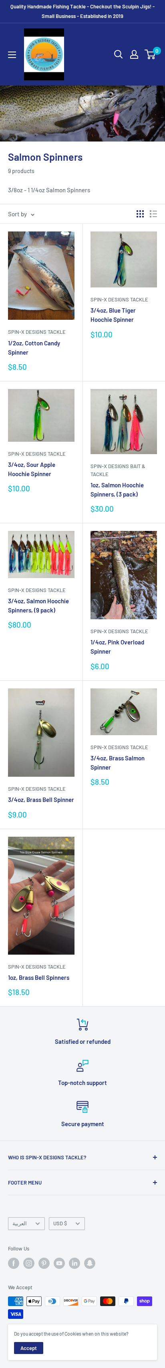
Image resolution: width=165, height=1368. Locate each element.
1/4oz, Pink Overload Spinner (117, 646)
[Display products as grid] (140, 213)
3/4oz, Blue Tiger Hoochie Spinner (113, 315)
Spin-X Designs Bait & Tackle (118, 470)
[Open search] (118, 54)
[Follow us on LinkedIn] (74, 1263)
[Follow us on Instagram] (28, 1263)
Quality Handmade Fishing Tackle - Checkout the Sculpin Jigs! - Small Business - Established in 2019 (82, 11)
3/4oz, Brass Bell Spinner (41, 799)
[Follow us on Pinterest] (44, 1263)
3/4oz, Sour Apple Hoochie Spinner (31, 469)
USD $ (60, 1223)
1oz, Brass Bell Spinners (38, 977)
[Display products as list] (153, 213)
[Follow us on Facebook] (13, 1263)
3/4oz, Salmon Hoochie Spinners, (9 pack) (38, 605)
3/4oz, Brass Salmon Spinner (118, 762)
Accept (28, 1348)
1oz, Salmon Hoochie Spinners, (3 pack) (117, 489)
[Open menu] (12, 55)
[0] (150, 54)
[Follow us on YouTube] (59, 1263)
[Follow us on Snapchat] (89, 1263)
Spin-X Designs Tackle (37, 332)
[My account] (134, 54)
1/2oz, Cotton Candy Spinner (34, 347)
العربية (19, 1223)
